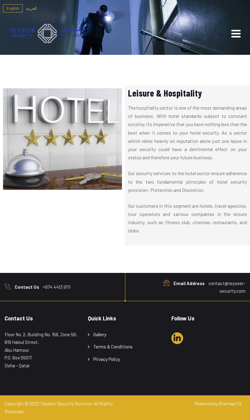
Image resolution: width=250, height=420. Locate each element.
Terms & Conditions (113, 346)
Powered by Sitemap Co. (218, 403)
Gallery (99, 334)
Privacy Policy (106, 359)
